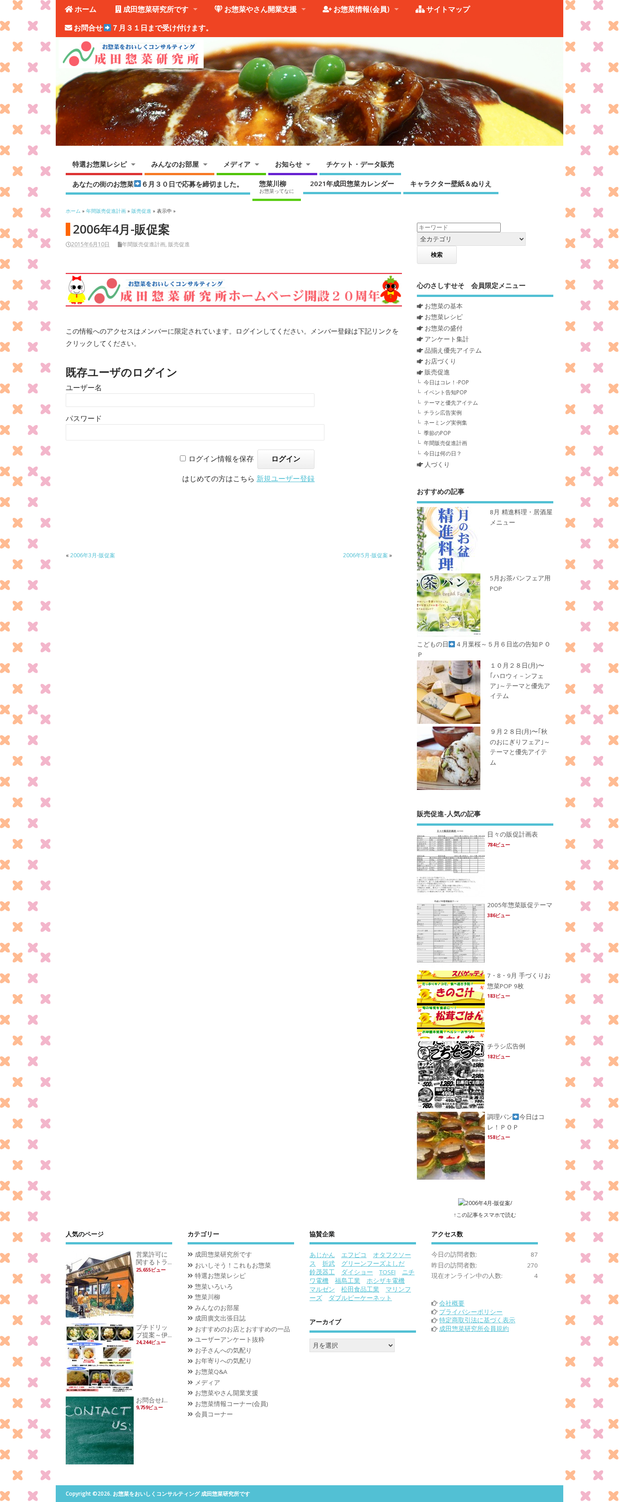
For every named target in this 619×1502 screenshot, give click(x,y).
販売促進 (179, 244)
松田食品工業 (360, 1289)
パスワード (84, 418)
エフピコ (354, 1255)
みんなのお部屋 (175, 163)
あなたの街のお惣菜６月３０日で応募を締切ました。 (158, 183)
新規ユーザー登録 (285, 479)
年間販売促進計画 (143, 244)
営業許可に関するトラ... (154, 1258)
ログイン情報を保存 (221, 459)
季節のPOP (437, 433)
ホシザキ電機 (386, 1281)
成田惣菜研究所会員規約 (474, 1329)
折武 (328, 1263)
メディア (237, 163)
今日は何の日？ (443, 453)
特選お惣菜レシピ (100, 163)
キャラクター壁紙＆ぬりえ (451, 183)
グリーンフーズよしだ (373, 1263)
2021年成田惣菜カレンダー (352, 183)
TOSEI (387, 1272)
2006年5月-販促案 (365, 555)
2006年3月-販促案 (92, 555)
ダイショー (357, 1272)
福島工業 (347, 1281)
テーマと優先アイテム (451, 403)
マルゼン (322, 1289)
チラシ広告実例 (443, 412)
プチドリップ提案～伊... (154, 1331)
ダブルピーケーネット (360, 1298)
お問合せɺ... (152, 1400)
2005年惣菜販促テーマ (519, 905)
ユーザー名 (84, 388)
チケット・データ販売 (360, 163)
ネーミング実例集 (445, 422)
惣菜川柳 (276, 186)
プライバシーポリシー (471, 1312)
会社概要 (451, 1303)
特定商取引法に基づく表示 (477, 1320)
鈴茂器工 (322, 1272)
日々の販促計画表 (512, 834)
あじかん (322, 1255)
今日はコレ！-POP (446, 382)
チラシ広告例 (506, 1046)
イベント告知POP (445, 392)
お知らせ (288, 163)
